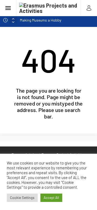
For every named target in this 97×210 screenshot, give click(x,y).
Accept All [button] (51, 197)
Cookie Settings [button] (22, 197)
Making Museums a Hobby (40, 20)
